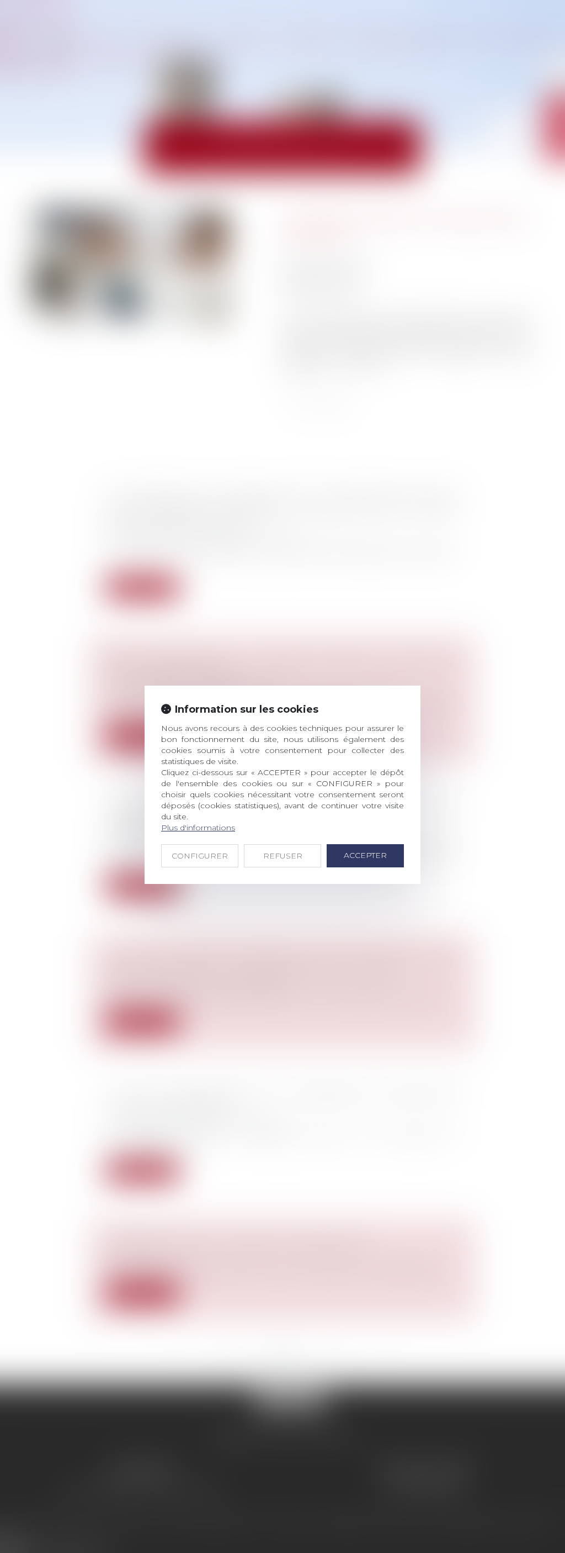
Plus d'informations (198, 828)
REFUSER (282, 856)
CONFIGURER (200, 856)
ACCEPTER (365, 855)
